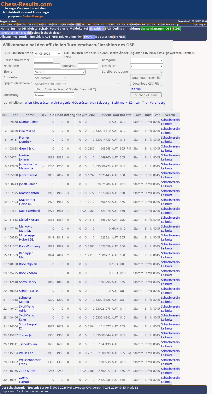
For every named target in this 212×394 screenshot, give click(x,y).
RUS (134, 24)
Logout (202, 24)
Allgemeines (8, 36)
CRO (40, 24)
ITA (93, 24)
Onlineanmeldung (126, 28)
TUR (153, 24)
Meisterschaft (37, 28)
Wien (28, 102)
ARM (10, 24)
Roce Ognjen (28, 264)
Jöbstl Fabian (28, 184)
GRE (84, 24)
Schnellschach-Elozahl (47, 33)
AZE (15, 24)
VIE (163, 24)
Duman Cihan (29, 122)
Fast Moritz (27, 130)
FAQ (108, 28)
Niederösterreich (44, 102)
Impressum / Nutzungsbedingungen (24, 391)
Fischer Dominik (25, 139)
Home (4, 28)
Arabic (3, 24)
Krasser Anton (29, 193)
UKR (159, 24)
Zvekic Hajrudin (25, 379)
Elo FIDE (119, 36)
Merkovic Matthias (25, 228)
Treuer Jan (26, 335)
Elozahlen (96, 28)
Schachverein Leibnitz (170, 121)
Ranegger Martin (26, 255)
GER (79, 24)
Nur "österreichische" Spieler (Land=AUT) (67, 89)
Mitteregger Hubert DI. (27, 237)
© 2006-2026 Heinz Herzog (67, 387)
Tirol (145, 102)
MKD (103, 24)
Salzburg (103, 102)
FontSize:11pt (172, 24)
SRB (139, 24)
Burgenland (65, 102)
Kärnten (134, 102)
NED (113, 24)
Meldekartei (79, 28)
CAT (29, 24)
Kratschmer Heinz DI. (27, 202)
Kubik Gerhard (29, 210)
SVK (143, 24)
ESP (60, 24)
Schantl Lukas (29, 291)
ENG (55, 24)
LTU (108, 24)
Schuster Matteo (25, 299)
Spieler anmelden (71, 36)
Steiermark (119, 102)
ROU (129, 24)
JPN (97, 24)
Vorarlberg (157, 102)
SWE (149, 24)
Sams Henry (27, 282)
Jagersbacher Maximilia (28, 166)
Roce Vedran (28, 273)
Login (195, 24)
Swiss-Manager (152, 28)
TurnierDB (18, 28)
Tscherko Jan (28, 344)
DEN (50, 24)
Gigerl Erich (27, 148)
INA (88, 24)
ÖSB (168, 28)
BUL (24, 24)
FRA (74, 24)
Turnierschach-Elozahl (15, 33)
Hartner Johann (24, 157)
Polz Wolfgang (29, 246)
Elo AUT (89, 36)
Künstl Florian (29, 219)
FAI (64, 24)
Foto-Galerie (59, 28)
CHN (34, 24)
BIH (20, 24)
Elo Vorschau (104, 36)
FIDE (176, 28)
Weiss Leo (26, 353)
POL (118, 24)
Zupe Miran (27, 371)
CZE (44, 24)
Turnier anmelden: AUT (34, 36)
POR (123, 24)
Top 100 (135, 89)
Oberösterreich (85, 102)
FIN (69, 24)
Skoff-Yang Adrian (26, 308)
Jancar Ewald (28, 175)
